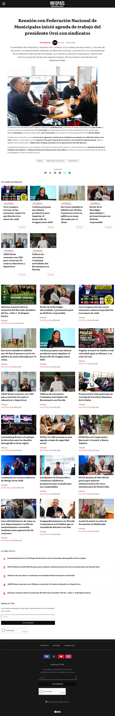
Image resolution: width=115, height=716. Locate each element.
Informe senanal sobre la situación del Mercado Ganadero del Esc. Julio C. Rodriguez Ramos (18, 311)
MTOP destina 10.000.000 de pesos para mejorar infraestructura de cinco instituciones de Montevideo (94, 482)
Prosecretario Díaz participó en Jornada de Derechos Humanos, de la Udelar (96, 396)
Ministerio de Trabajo (55, 161)
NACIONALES (45, 43)
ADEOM (39, 161)
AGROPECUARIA (8, 323)
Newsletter (7, 603)
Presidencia (73, 161)
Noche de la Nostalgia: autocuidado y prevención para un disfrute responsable (100, 214)
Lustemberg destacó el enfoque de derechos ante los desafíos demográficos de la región (17, 440)
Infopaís (61, 43)
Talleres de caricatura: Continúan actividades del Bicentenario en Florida (40, 262)
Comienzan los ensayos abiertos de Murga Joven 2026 (18, 479)
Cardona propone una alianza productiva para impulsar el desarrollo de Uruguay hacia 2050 (42, 214)
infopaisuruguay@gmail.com (58, 702)
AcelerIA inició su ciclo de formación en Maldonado (93, 522)
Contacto (44, 645)
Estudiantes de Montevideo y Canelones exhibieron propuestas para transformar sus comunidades (56, 482)
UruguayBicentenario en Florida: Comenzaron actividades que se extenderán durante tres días (57, 524)
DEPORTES (83, 364)
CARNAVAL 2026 (7, 488)
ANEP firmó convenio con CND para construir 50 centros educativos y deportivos (14, 260)
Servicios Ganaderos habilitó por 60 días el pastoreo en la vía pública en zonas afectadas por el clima (72, 214)
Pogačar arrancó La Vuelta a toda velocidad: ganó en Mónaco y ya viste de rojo (96, 353)
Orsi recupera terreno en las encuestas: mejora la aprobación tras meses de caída (14, 213)
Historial (56, 645)
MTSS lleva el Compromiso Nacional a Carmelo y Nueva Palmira (93, 440)
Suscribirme (28, 623)
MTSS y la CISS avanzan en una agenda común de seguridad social (56, 440)
